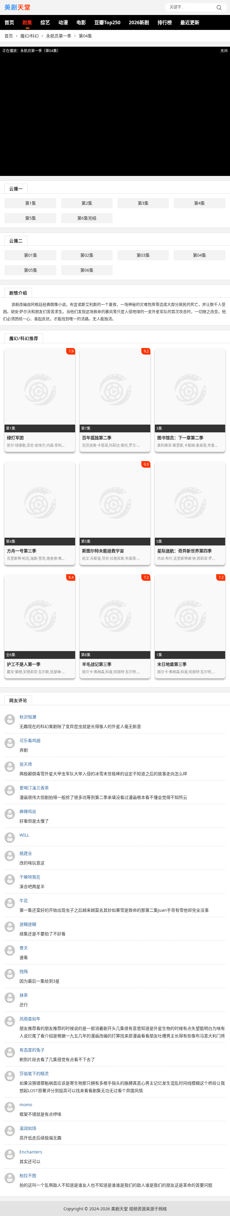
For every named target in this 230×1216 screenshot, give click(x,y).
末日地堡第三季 (172, 664)
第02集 (86, 255)
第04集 (199, 255)
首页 (9, 22)
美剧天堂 (119, 1209)
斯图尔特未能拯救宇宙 (103, 551)
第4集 (199, 203)
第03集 (143, 255)
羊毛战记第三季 (96, 664)
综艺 (45, 22)
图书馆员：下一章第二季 (180, 437)
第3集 (143, 203)
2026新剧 (139, 22)
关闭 (224, 50)
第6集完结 (86, 218)
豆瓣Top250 (107, 22)
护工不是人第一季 (23, 664)
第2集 (86, 203)
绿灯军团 (15, 437)
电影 (81, 22)
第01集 (30, 255)
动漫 (63, 22)
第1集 (30, 203)
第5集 (30, 218)
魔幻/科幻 (29, 36)
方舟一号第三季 (21, 551)
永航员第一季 (58, 36)
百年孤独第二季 (96, 437)
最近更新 (189, 22)
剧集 (27, 22)
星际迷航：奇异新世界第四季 (184, 551)
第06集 (86, 270)
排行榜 (165, 22)
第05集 (30, 270)
